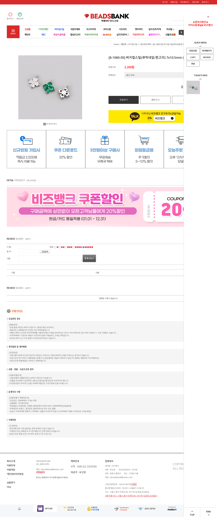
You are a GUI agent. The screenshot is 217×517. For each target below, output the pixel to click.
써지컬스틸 (132, 44)
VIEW (134, 484)
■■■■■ (88, 247)
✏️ (155, 34)
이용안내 (11, 465)
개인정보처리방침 (15, 473)
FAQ (9, 486)
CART (193, 57)
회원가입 (173, 2)
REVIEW (206, 57)
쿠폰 (193, 63)
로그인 (165, 2)
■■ (62, 247)
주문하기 (123, 99)
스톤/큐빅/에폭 (145, 44)
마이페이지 (207, 50)
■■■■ (78, 247)
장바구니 (205, 2)
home (116, 44)
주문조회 (193, 50)
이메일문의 (40, 472)
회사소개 (11, 461)
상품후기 (11, 482)
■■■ (69, 247)
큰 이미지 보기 (51, 124)
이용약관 (11, 469)
